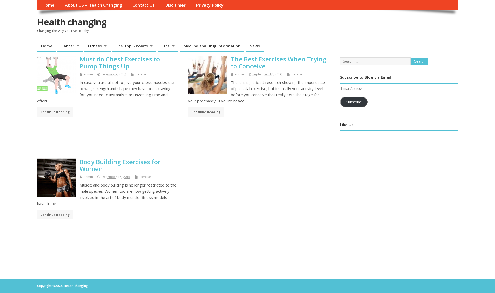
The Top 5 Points (132, 45)
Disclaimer (175, 5)
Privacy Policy (210, 5)
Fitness (95, 45)
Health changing (71, 22)
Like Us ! (348, 124)
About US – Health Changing (93, 5)
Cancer (67, 45)
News (255, 45)
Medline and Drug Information (212, 45)
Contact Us (143, 5)
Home (48, 5)
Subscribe (354, 102)
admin (88, 74)
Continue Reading (55, 112)
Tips (166, 45)
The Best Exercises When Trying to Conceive (278, 62)
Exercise (141, 74)
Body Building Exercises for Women (120, 165)
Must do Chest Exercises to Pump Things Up (120, 62)
